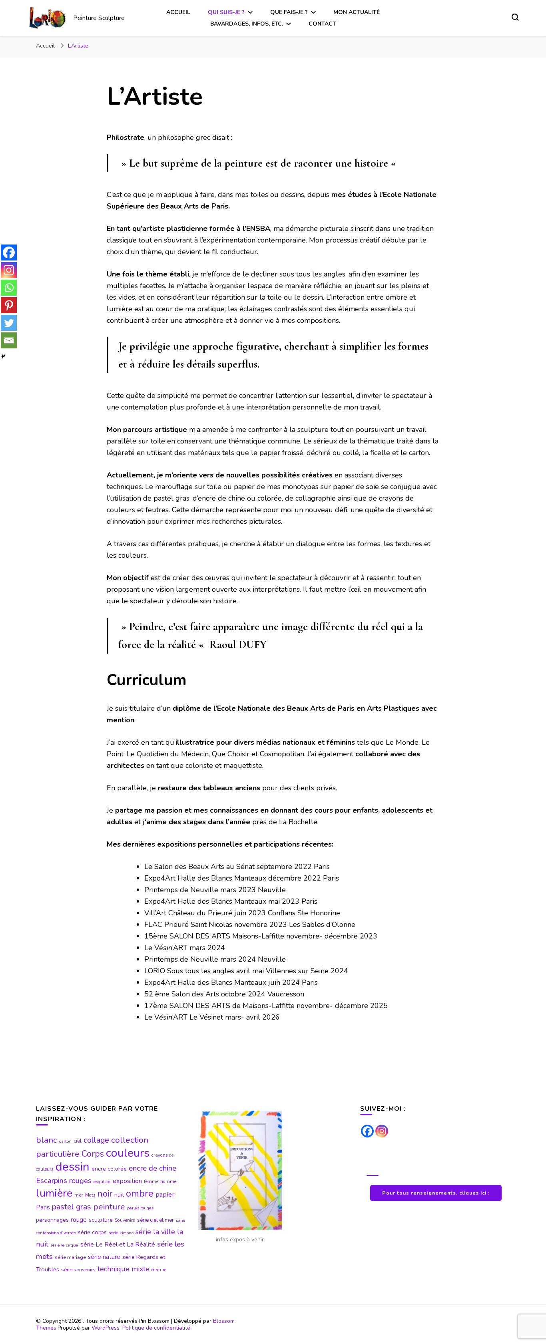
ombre (139, 1193)
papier (164, 1194)
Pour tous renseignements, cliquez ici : (436, 1192)
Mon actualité (356, 12)
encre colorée (109, 1169)
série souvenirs (78, 1269)
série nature (104, 1257)
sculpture (101, 1220)
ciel (78, 1141)
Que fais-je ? (289, 12)
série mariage (70, 1257)
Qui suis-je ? (226, 12)
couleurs (127, 1153)
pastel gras (71, 1206)
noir (105, 1194)
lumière (54, 1193)
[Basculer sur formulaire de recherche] (515, 17)
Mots (90, 1195)
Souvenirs (125, 1220)
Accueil (178, 12)
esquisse (102, 1182)
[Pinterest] (9, 305)
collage (96, 1140)
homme (168, 1181)
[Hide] (3, 356)
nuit (119, 1195)
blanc (46, 1139)
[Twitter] (9, 323)
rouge (79, 1219)
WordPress (106, 1328)
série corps (92, 1232)
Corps (93, 1154)
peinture (109, 1206)
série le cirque (64, 1245)
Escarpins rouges (64, 1180)
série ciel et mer (155, 1220)
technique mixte (123, 1269)
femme (151, 1181)
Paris (43, 1207)
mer (78, 1195)
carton (65, 1141)
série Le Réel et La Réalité (117, 1244)
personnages (52, 1220)
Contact (322, 24)
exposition (127, 1181)
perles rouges (140, 1208)
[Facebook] (9, 252)
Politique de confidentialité (156, 1328)
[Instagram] (9, 270)
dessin (73, 1167)
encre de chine (152, 1168)
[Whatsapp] (9, 288)
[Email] (9, 340)
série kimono (121, 1233)
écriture (158, 1269)
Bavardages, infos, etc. (246, 24)
